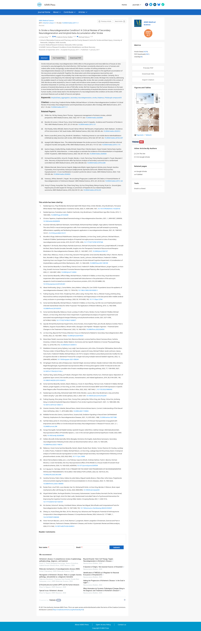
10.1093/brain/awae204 (91, 490)
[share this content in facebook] (146, 4)
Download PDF (75, 58)
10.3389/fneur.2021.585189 (99, 263)
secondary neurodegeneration (81, 98)
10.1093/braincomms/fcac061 (96, 396)
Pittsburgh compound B (113, 98)
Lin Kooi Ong (43, 37)
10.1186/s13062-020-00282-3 (87, 290)
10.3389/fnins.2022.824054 (95, 329)
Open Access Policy (103, 625)
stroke (94, 98)
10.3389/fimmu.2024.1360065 (53, 484)
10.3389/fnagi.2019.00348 (59, 215)
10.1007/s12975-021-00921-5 (53, 405)
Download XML (148, 74)
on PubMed (138, 174)
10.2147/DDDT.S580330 (51, 517)
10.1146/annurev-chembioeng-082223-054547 (96, 508)
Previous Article (106, 21)
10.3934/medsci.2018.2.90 (92, 190)
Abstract (44, 58)
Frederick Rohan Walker (64, 37)
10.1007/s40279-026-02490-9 (64, 526)
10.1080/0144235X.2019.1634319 (54, 380)
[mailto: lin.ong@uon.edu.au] (55, 36)
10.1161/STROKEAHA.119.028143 (109, 209)
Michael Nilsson (84, 37)
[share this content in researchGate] (162, 4)
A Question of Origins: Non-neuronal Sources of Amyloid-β (102, 567)
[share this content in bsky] (158, 4)
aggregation (65, 98)
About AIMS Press (82, 625)
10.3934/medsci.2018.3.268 (96, 163)
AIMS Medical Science (46, 20)
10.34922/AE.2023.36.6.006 (52, 474)
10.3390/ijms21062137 (100, 251)
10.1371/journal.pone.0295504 (87, 465)
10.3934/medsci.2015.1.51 (87, 124)
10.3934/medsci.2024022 (62, 174)
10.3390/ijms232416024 (75, 336)
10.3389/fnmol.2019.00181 (52, 308)
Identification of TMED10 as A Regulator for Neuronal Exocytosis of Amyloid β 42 (101, 574)
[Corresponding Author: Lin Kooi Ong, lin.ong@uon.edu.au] (53, 36)
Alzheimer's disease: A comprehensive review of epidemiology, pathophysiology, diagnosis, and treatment (60, 560)
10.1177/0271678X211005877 (66, 320)
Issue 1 (52, 23)
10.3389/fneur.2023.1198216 (52, 444)
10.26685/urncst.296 (50, 426)
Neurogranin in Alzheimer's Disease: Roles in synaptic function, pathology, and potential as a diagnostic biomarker (60, 576)
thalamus (100, 98)
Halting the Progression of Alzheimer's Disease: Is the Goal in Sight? (104, 582)
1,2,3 (49, 36)
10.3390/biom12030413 (68, 345)
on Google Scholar (140, 171)
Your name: (44, 547)
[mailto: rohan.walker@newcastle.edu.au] (77, 36)
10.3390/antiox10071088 (108, 417)
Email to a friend (139, 188)
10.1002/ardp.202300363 (55, 435)
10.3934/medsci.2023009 (94, 118)
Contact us (122, 625)
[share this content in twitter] (150, 4)
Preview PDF (148, 68)
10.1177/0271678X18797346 (93, 242)
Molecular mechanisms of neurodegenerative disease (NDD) (59, 569)
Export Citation (148, 80)
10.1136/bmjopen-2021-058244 (68, 359)
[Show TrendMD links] (125, 600)
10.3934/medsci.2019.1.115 (111, 145)
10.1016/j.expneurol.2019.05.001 (54, 284)
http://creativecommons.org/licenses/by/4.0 (68, 610)
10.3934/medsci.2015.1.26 (114, 181)
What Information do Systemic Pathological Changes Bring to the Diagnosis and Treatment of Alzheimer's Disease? (104, 589)
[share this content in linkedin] (154, 4)
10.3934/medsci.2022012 (112, 131)
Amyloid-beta (55, 98)
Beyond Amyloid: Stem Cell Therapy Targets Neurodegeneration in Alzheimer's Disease (98, 560)
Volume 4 (46, 23)
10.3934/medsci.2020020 (98, 154)
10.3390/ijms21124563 (68, 272)
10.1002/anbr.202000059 (51, 221)
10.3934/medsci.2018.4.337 (114, 138)
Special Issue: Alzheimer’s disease (51, 590)
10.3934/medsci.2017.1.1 (70, 23)
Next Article (118, 21)
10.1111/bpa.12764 (95, 299)
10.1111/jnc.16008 (79, 456)
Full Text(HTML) (59, 58)
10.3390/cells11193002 (81, 411)
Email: (79, 547)
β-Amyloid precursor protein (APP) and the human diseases (59, 585)
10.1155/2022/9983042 (104, 389)
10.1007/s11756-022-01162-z (52, 371)
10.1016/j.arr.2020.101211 (57, 233)
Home (124, 4)
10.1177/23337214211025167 (53, 502)
